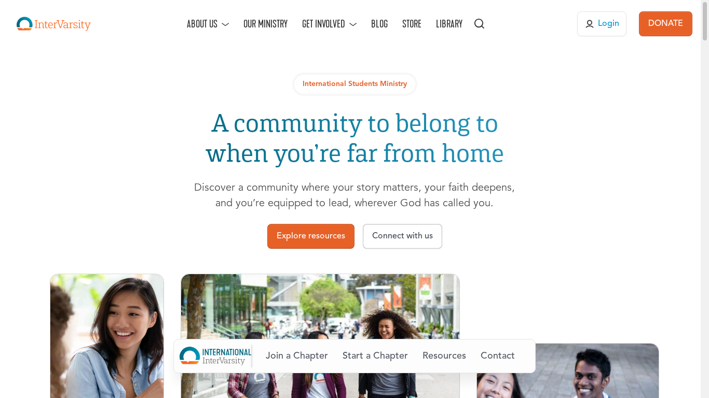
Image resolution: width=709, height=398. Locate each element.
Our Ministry (265, 24)
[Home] (54, 24)
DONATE (665, 24)
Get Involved (323, 24)
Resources (444, 356)
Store (411, 24)
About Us (202, 24)
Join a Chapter (297, 356)
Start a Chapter (375, 356)
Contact (498, 356)
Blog (379, 24)
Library (449, 24)
